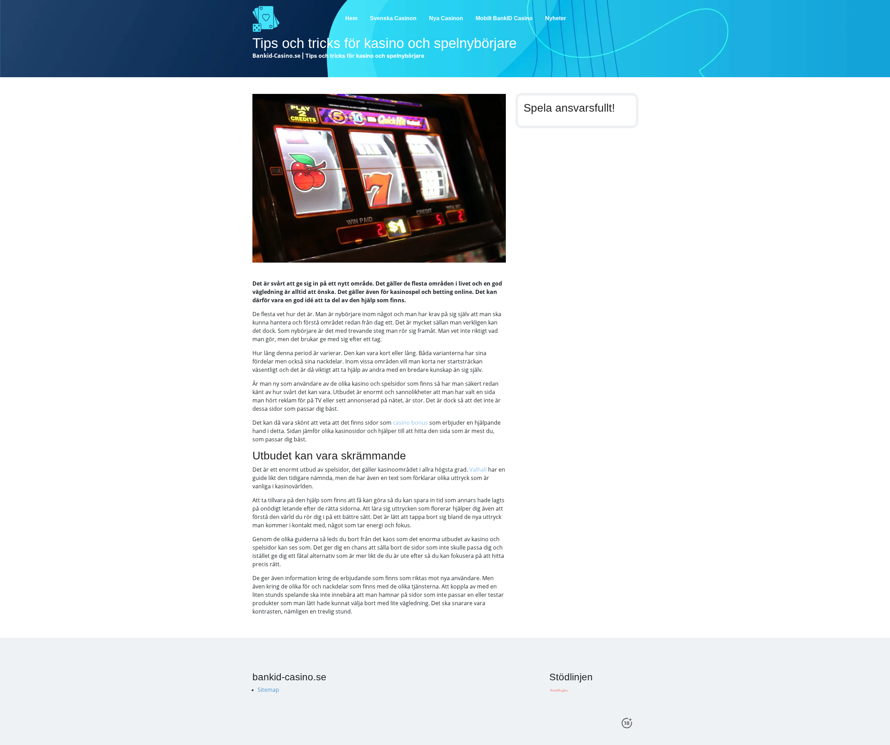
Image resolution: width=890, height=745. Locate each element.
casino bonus (410, 422)
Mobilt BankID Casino (504, 18)
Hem (351, 18)
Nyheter (555, 18)
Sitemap (268, 690)
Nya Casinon (446, 18)
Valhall (478, 469)
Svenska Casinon (393, 18)
